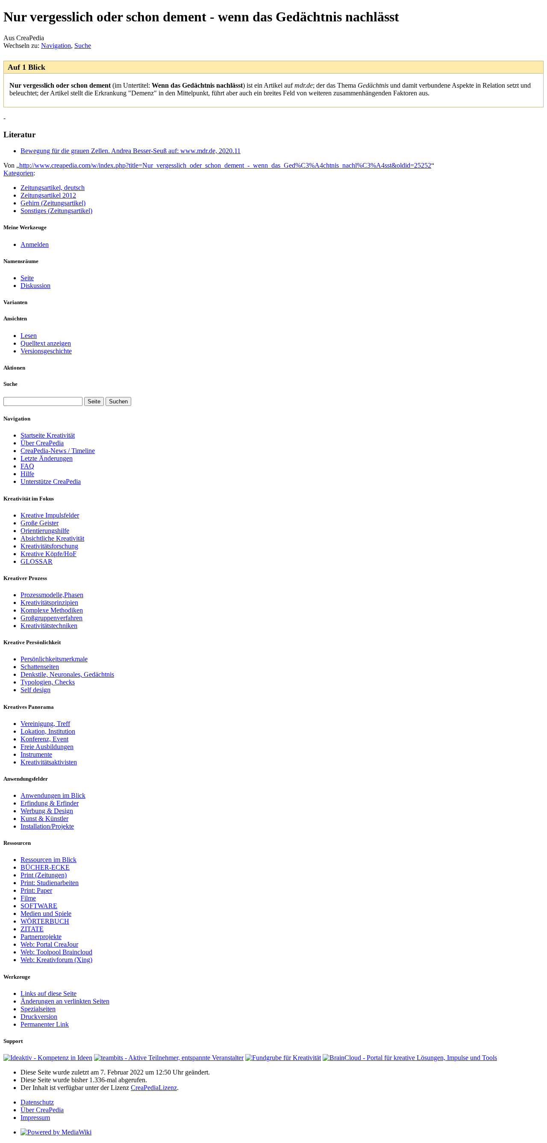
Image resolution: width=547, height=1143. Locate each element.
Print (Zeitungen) (44, 875)
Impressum (35, 1117)
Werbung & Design (47, 810)
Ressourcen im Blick (48, 859)
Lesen (29, 335)
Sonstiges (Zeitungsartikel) (56, 210)
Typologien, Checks (48, 682)
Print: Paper (36, 890)
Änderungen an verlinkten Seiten (65, 1001)
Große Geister (40, 523)
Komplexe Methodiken (52, 610)
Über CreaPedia (42, 443)
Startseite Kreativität (48, 435)
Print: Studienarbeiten (50, 882)
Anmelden (35, 244)
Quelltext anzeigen (46, 343)
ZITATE (32, 929)
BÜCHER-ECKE (45, 867)
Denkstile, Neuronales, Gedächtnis (67, 674)
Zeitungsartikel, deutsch (53, 187)
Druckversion (39, 1016)
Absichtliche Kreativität (52, 538)
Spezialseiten (38, 1009)
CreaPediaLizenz (154, 1087)
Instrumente (36, 754)
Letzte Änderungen (47, 458)
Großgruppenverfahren (51, 618)
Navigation (56, 45)
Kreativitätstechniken (49, 625)
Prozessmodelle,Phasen (52, 594)
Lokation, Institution (48, 731)
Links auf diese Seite (48, 993)
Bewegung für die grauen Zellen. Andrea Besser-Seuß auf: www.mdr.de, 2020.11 (131, 150)
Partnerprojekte (41, 936)
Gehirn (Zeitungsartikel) (53, 203)
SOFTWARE (39, 905)
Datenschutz (37, 1102)
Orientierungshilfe (45, 530)
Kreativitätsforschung (49, 546)
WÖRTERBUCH (45, 921)
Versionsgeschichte (46, 351)
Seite (27, 277)
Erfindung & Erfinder (50, 803)
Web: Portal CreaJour (49, 944)
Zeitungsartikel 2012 (48, 195)
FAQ (27, 466)
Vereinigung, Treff (45, 723)
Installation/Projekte (47, 826)
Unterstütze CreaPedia (51, 481)
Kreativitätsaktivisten (49, 762)
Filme (28, 898)
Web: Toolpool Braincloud (56, 952)
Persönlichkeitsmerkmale (54, 659)
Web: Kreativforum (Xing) (56, 959)
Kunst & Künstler (44, 818)
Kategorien (18, 173)
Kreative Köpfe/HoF (48, 553)
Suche (82, 45)
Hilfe (27, 473)
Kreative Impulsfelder (50, 515)
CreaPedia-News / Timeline (58, 450)
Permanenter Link (45, 1024)
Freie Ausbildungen (47, 746)
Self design (35, 689)
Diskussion (35, 285)
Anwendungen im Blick (53, 795)
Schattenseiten (40, 666)
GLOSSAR (37, 561)
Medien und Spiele (46, 913)
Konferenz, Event (44, 739)
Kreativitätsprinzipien (49, 602)
